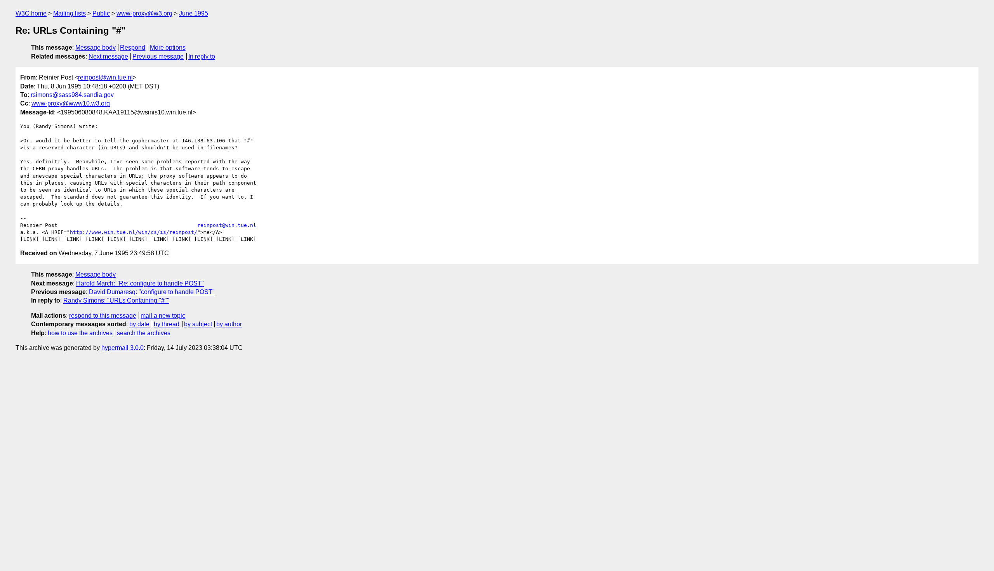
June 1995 (193, 13)
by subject (198, 324)
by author (229, 324)
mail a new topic (163, 315)
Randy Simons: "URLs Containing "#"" (116, 300)
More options (168, 47)
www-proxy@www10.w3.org (70, 103)
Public (101, 13)
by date (139, 324)
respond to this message (102, 315)
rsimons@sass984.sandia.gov (72, 95)
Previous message (158, 56)
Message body (95, 47)
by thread (166, 324)
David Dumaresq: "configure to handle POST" (152, 292)
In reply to (201, 56)
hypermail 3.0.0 (122, 347)
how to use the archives (80, 333)
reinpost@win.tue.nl (105, 77)
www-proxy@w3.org (144, 13)
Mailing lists (69, 13)
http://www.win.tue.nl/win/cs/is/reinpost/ (133, 232)
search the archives (143, 333)
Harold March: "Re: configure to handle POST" (140, 283)
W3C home (31, 13)
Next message (108, 56)
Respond (132, 47)
